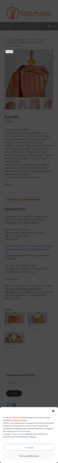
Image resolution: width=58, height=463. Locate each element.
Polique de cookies (18, 434)
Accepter (29, 447)
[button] (53, 410)
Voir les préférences (29, 455)
